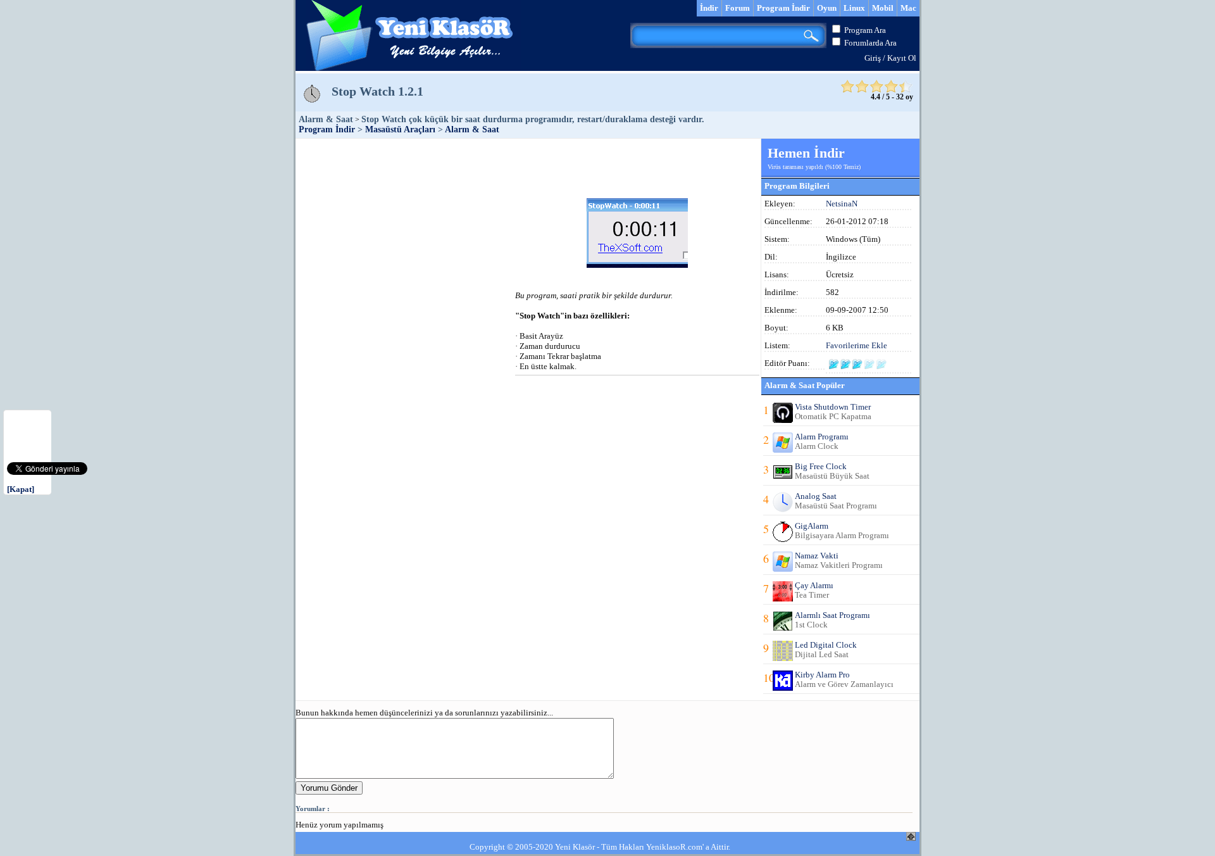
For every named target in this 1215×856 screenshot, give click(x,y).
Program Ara (865, 30)
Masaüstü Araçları (400, 129)
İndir (709, 8)
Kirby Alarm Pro (822, 674)
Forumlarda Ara (870, 42)
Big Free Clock (821, 466)
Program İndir (783, 8)
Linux (854, 8)
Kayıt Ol (901, 58)
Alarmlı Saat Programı (832, 615)
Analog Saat (816, 496)
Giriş (872, 58)
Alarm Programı (822, 436)
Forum (737, 8)
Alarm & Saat (472, 129)
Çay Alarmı (814, 585)
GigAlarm (811, 526)
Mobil (883, 8)
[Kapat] (20, 489)
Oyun (827, 8)
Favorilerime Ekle (856, 345)
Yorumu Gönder (329, 788)
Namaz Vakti (816, 555)
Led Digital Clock (826, 645)
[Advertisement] (527, 167)
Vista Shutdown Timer (833, 407)
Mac (908, 8)
